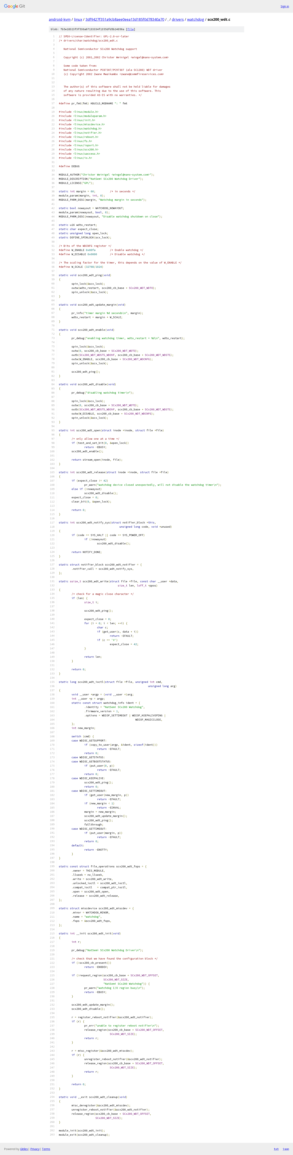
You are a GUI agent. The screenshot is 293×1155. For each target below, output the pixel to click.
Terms (46, 1149)
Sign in (285, 6)
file (130, 29)
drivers (178, 19)
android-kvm (60, 19)
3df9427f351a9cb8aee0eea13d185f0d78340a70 (125, 19)
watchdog (195, 19)
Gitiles (24, 1149)
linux (78, 19)
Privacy (34, 1149)
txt (276, 1149)
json (286, 1149)
